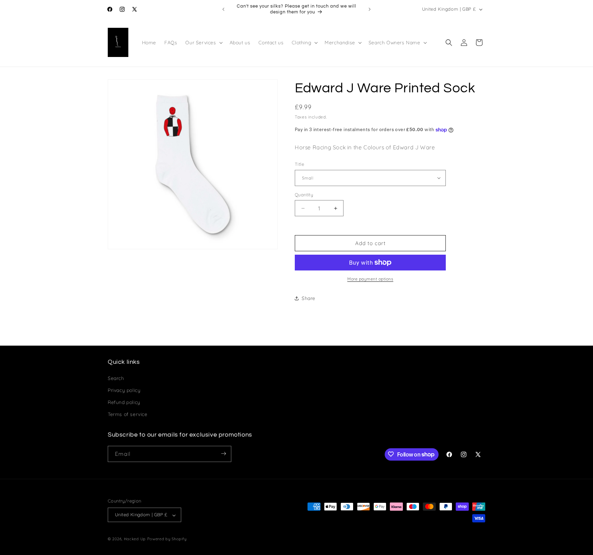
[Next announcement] (369, 9)
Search (116, 378)
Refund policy (124, 402)
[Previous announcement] (223, 9)
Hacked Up (135, 539)
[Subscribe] (223, 454)
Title (299, 164)
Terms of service (128, 414)
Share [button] (308, 298)
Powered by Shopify (167, 539)
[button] (203, 42)
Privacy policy (124, 390)
